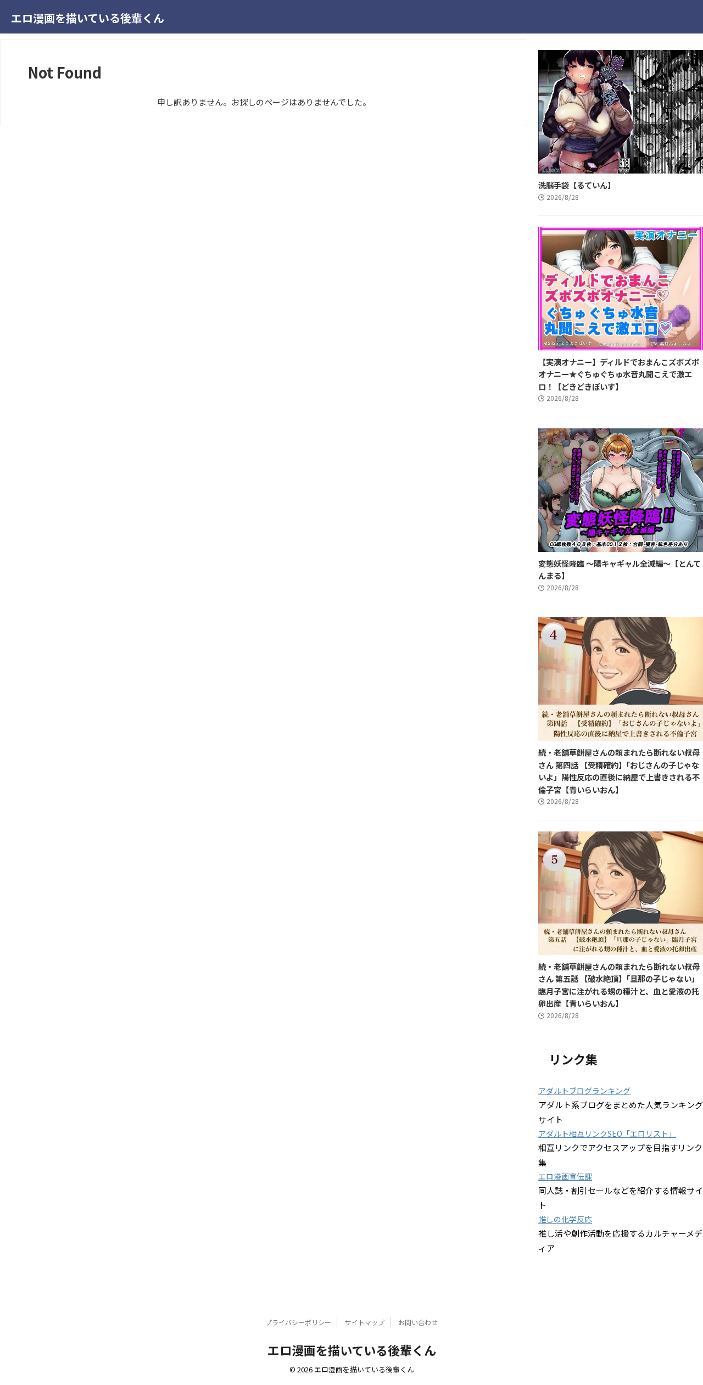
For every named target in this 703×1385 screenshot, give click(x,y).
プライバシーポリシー (298, 1322)
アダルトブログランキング (584, 1090)
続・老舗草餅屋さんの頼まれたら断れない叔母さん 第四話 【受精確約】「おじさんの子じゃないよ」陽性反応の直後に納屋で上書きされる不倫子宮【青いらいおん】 (619, 770)
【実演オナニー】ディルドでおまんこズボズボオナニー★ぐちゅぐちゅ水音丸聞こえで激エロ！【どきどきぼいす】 (618, 374)
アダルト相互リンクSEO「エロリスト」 (607, 1133)
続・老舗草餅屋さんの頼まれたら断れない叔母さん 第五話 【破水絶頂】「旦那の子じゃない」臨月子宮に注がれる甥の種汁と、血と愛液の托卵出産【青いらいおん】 (619, 984)
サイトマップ (364, 1322)
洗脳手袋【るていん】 (576, 185)
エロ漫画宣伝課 (565, 1176)
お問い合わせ (418, 1322)
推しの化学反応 (565, 1219)
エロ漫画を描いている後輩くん (87, 18)
